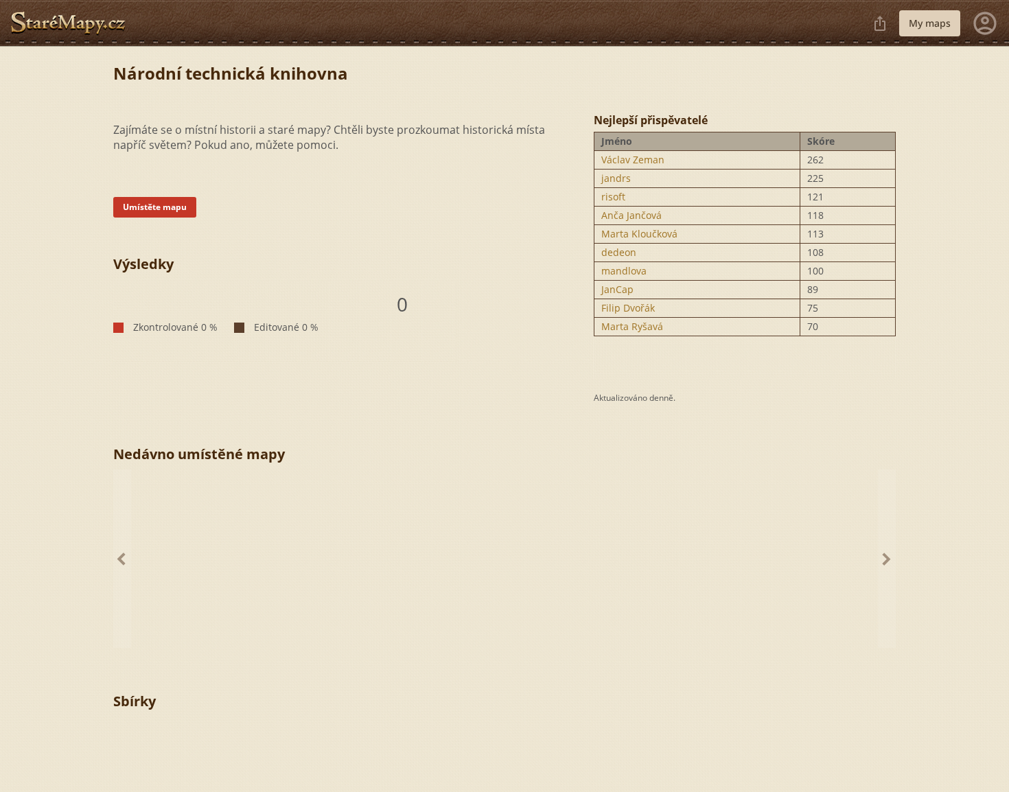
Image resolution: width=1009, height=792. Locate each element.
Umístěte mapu (155, 207)
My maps (930, 23)
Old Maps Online (73, 23)
